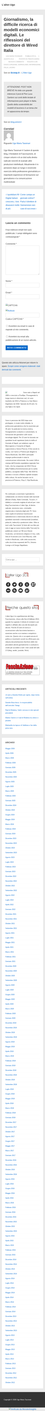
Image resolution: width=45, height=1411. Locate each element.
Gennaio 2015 (10, 1255)
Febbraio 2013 (10, 1364)
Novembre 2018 (11, 1075)
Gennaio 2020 (10, 1018)
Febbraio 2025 (10, 796)
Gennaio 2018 (10, 1117)
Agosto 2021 (9, 933)
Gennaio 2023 (10, 871)
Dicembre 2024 (10, 805)
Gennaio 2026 (10, 767)
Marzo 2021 (9, 952)
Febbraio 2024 (10, 829)
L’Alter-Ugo (27, 73)
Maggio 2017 (10, 1146)
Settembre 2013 (11, 1330)
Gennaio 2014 (10, 1311)
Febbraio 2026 (10, 763)
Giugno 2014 (9, 1288)
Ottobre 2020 (10, 976)
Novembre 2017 (11, 1127)
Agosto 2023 (9, 857)
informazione (34, 65)
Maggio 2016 (10, 1193)
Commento (11, 244)
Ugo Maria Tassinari (21, 143)
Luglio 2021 (9, 938)
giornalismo (23, 65)
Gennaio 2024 (10, 834)
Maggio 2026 (10, 748)
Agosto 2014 (9, 1278)
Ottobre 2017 (10, 1132)
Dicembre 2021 (10, 914)
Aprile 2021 (9, 947)
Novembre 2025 (11, 777)
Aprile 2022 (9, 905)
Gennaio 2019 (10, 1065)
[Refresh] (10, 311)
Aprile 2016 (9, 1198)
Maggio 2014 (10, 1293)
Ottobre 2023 (10, 848)
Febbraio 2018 (10, 1113)
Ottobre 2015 (10, 1226)
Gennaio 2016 (10, 1212)
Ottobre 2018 (10, 1080)
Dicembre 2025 (10, 772)
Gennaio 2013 (10, 1368)
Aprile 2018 (9, 1103)
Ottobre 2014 (10, 1269)
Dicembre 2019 (10, 1023)
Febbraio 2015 (10, 1250)
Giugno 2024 (9, 815)
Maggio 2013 (10, 1349)
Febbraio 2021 (10, 957)
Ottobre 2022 (10, 886)
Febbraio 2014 (10, 1307)
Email (8, 293)
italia (6, 67)
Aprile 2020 (9, 1004)
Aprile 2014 (9, 1297)
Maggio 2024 (10, 819)
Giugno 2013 (9, 1345)
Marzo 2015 (9, 1245)
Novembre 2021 (11, 919)
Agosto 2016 (9, 1179)
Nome (8, 281)
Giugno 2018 (9, 1094)
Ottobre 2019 (10, 1032)
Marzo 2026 (9, 758)
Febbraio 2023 (10, 867)
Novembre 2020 (11, 971)
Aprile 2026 (9, 753)
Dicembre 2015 (10, 1217)
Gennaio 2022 (10, 909)
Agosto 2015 (9, 1236)
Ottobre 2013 (10, 1326)
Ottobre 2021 (10, 923)
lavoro (12, 67)
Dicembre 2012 (10, 1373)
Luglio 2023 (9, 862)
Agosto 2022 (9, 895)
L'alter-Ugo (8, 4)
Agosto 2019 (9, 1042)
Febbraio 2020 (10, 1013)
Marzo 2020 (9, 1009)
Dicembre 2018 (10, 1070)
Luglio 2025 (9, 786)
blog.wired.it (16, 122)
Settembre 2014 (11, 1274)
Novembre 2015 (11, 1222)
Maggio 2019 (10, 1047)
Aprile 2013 (9, 1354)
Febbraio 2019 (10, 1061)
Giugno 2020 (9, 995)
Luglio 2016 (9, 1184)
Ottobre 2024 (10, 810)
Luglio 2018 (9, 1089)
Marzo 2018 (9, 1108)
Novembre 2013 (11, 1321)
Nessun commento (16, 62)
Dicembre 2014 (10, 1259)
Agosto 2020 (9, 985)
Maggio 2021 (10, 942)
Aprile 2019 (9, 1051)
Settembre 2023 (11, 853)
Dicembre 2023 (10, 838)
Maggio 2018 (10, 1099)
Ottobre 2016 (10, 1169)
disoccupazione (10, 65)
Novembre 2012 (11, 1378)
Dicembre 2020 (10, 966)
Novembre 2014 (11, 1264)
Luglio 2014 (9, 1283)
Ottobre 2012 (10, 1382)
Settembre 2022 (11, 890)
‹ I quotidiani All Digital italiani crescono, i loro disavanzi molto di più (13, 202)
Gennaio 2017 (10, 1155)
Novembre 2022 (11, 881)
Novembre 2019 (11, 1028)
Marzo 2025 (9, 791)
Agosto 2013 (9, 1335)
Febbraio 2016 (10, 1207)
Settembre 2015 (11, 1231)
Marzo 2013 (9, 1359)
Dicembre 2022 (10, 876)
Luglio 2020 (9, 990)
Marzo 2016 (9, 1203)
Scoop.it (15, 72)
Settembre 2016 (11, 1174)
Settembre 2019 (11, 1037)
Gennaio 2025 (10, 801)
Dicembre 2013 (10, 1316)
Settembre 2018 (11, 1084)
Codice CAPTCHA (14, 319)
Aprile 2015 (9, 1241)
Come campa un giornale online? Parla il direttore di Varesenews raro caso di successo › (28, 202)
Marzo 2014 (9, 1302)
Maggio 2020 (10, 999)
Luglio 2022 (9, 900)
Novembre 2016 (11, 1165)
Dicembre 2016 (10, 1160)
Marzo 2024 (9, 824)
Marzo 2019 (9, 1056)
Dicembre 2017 (10, 1122)
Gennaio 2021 (10, 961)
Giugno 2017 (9, 1141)
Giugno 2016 (9, 1188)
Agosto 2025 (9, 782)
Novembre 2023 (11, 843)
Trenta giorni (33, 59)
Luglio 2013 (9, 1340)
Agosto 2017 (9, 1136)
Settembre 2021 (11, 928)
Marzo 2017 (9, 1151)
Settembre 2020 (11, 980)
